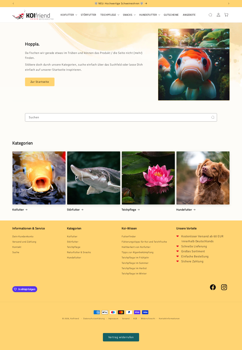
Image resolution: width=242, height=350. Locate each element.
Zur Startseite (39, 82)
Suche (15, 252)
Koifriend (74, 318)
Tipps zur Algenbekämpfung (138, 252)
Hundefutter (184, 209)
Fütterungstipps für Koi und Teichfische (144, 241)
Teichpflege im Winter (134, 273)
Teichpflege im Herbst (134, 268)
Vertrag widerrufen (121, 337)
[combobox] (121, 117)
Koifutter (18, 209)
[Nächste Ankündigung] (228, 3)
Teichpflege (129, 209)
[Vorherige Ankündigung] (13, 3)
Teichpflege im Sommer (135, 263)
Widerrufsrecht (148, 318)
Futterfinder (129, 236)
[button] (68, 15)
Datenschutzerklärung (94, 318)
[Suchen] (213, 117)
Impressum (113, 318)
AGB (135, 318)
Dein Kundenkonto (23, 236)
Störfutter (73, 209)
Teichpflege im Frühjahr (135, 257)
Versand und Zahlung (24, 241)
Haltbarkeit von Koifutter (136, 247)
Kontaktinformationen (169, 318)
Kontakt (16, 247)
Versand (125, 318)
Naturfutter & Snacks (79, 252)
